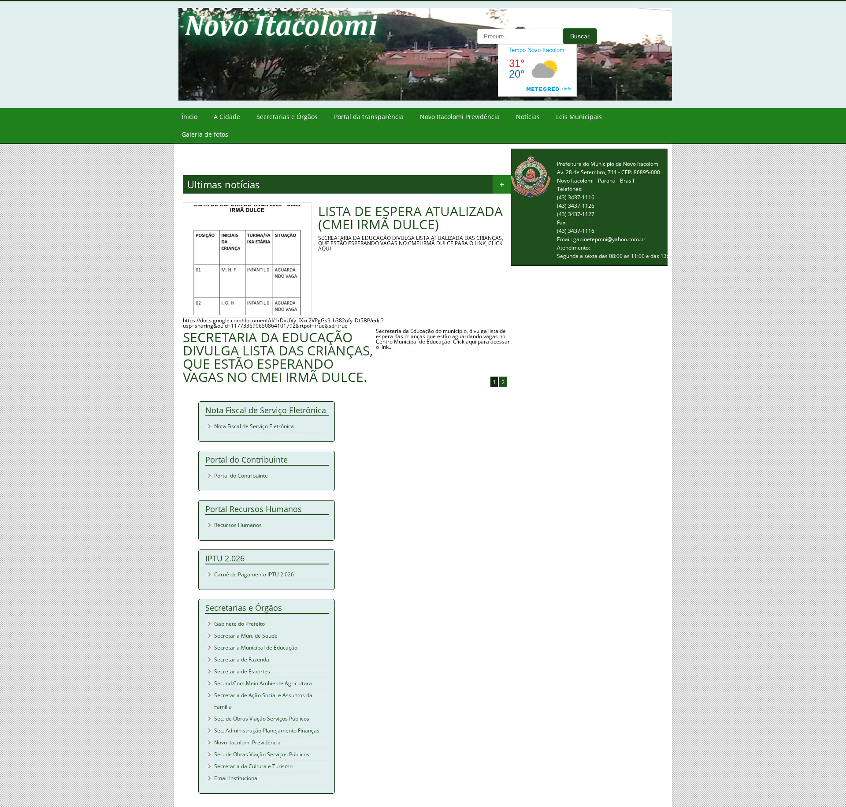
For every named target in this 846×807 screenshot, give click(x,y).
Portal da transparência (369, 116)
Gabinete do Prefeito (239, 624)
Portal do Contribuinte (241, 475)
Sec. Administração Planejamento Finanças (266, 730)
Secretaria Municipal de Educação (255, 647)
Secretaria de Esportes (242, 671)
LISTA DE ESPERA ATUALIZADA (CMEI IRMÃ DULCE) (410, 218)
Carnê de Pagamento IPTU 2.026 (254, 574)
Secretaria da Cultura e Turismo (253, 766)
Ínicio (189, 116)
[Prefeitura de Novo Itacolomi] (431, 98)
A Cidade (227, 116)
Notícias (528, 116)
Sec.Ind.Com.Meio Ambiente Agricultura (263, 683)
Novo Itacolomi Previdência (460, 116)
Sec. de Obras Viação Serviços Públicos (261, 718)
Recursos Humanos (238, 525)
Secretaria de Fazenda (241, 659)
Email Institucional (236, 778)
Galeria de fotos (205, 134)
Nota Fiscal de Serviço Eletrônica (254, 426)
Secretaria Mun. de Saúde (246, 635)
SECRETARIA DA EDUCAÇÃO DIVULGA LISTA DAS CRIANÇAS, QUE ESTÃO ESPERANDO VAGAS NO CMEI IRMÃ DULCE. (278, 357)
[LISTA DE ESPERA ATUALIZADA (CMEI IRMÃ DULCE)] (247, 313)
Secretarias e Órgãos (287, 116)
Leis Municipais (579, 116)
